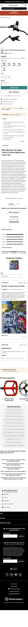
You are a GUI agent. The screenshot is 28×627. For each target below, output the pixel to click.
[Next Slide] (27, 1)
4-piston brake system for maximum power (15, 426)
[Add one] (7, 83)
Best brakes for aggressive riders (15, 442)
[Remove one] (2, 83)
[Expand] (25, 109)
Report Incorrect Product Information (14, 198)
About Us (2, 518)
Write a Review (14, 212)
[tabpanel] (14, 287)
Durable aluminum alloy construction (15, 422)
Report (24, 337)
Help (1, 513)
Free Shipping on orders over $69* (10, 99)
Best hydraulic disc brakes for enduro (15, 413)
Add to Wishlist (14, 92)
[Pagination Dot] (12, 14)
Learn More (22, 141)
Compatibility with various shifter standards (15, 445)
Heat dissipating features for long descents (15, 432)
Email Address (7, 533)
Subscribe (21, 536)
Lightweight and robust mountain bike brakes (14, 435)
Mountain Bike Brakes (5, 17)
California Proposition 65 (15, 114)
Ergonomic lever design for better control (15, 419)
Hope (2, 48)
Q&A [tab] (18, 204)
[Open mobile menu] (2, 5)
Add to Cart (14, 88)
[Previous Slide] (1, 1)
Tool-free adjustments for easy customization (14, 429)
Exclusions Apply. (6, 548)
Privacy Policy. (18, 555)
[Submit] (2, 8)
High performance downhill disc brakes (15, 416)
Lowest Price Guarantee (8, 104)
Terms (14, 555)
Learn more (22, 58)
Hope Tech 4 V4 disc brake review (15, 409)
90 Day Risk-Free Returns (8, 101)
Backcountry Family (5, 522)
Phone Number (7, 558)
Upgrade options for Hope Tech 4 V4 (14, 439)
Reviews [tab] (11, 204)
